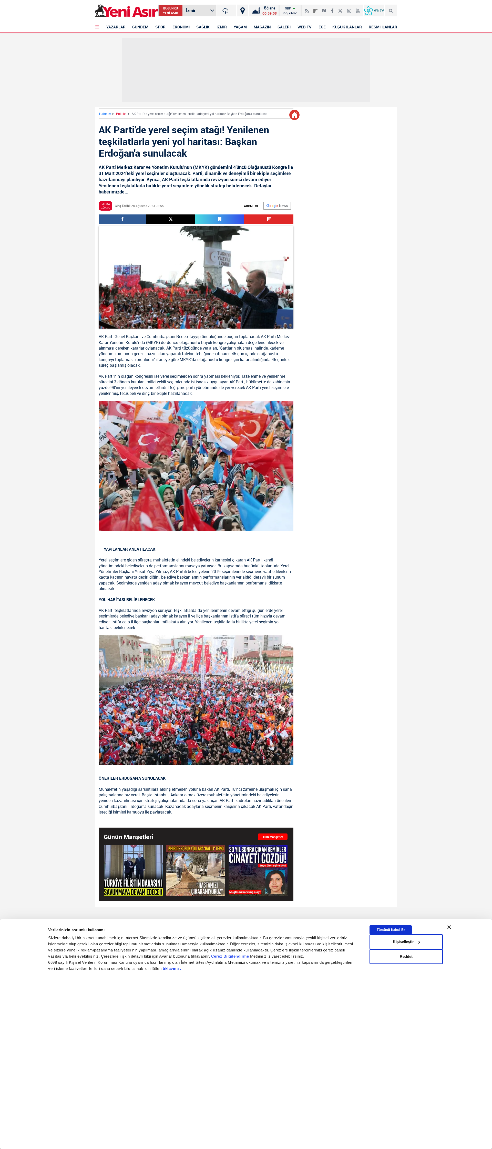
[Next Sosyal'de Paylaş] (324, 9)
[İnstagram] (349, 9)
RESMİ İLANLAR (383, 26)
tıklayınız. (172, 968)
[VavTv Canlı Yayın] (374, 10)
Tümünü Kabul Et (391, 930)
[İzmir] (226, 10)
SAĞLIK (203, 26)
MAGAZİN (262, 26)
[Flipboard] (315, 9)
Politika (121, 114)
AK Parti (106, 336)
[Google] (277, 206)
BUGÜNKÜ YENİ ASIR (170, 10)
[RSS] (307, 9)
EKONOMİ (181, 26)
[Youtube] (358, 9)
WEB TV (305, 26)
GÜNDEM (140, 26)
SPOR (160, 26)
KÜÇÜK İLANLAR (347, 26)
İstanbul (161, 795)
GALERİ (284, 26)
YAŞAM (240, 26)
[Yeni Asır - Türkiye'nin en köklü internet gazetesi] (126, 10)
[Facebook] (332, 9)
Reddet (406, 956)
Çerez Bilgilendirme (230, 956)
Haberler (105, 114)
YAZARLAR (116, 26)
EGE (322, 26)
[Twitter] (340, 9)
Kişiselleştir (403, 941)
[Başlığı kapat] (449, 927)
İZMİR (222, 26)
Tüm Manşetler (273, 837)
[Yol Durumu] (242, 10)
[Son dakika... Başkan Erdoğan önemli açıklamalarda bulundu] (133, 870)
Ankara (176, 795)
